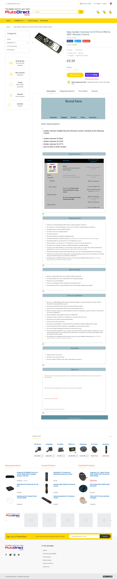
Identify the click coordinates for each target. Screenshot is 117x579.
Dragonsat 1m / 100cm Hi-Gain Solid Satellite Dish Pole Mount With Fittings (99, 474)
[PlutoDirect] (17, 12)
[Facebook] (6, 554)
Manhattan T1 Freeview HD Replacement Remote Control (62, 473)
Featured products (13, 465)
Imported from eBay (82, 55)
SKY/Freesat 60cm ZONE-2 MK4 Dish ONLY (100, 485)
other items (54, 398)
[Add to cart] (41, 456)
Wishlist (70, 50)
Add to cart (76, 75)
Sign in (105, 3)
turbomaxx (78, 418)
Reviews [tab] (95, 91)
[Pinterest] (19, 554)
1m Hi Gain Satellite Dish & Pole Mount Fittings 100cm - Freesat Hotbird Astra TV (95, 444)
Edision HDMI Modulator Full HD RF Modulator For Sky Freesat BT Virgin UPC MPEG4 (72, 444)
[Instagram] (14, 554)
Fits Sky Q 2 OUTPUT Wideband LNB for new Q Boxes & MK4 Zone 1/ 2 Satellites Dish (38, 444)
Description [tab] (51, 91)
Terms (83, 117)
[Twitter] (10, 554)
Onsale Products (49, 465)
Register (98, 3)
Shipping (64, 117)
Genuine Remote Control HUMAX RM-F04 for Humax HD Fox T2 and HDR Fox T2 (106, 444)
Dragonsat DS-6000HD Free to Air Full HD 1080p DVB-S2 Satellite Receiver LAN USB (27, 474)
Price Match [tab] (83, 91)
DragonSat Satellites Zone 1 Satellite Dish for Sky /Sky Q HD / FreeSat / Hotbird (83, 444)
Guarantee (92, 117)
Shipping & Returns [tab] (67, 91)
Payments (53, 117)
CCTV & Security (12, 46)
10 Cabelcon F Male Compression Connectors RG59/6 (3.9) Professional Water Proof (61, 444)
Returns (74, 117)
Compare (79, 50)
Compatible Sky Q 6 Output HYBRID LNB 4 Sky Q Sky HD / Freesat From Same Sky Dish (49, 444)
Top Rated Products (86, 465)
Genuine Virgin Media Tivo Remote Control (64, 485)
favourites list (60, 409)
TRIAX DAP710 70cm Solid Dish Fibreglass (99, 497)
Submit (105, 536)
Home (8, 27)
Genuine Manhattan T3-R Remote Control (63, 497)
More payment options (92, 79)
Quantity (69, 67)
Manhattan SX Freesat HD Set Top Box (27, 485)
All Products (10, 50)
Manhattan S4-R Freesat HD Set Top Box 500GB (27, 497)
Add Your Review (71, 38)
